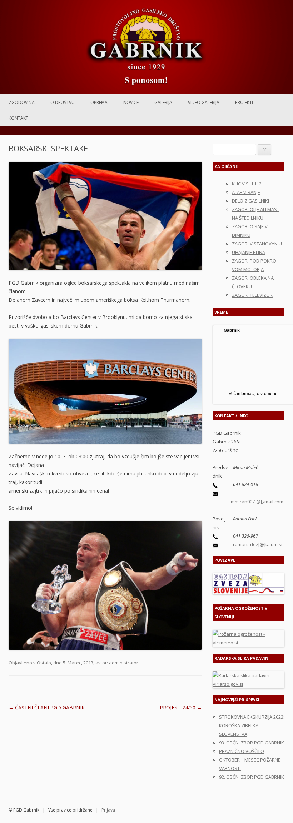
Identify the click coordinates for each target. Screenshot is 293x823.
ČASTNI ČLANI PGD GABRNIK (47, 707)
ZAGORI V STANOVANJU (257, 243)
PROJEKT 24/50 (181, 707)
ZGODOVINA (22, 102)
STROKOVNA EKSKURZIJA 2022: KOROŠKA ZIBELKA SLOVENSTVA (251, 725)
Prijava (108, 810)
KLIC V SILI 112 (247, 183)
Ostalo (44, 662)
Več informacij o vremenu (253, 393)
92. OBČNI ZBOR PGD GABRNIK (251, 777)
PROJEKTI (244, 102)
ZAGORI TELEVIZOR (252, 295)
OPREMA (99, 102)
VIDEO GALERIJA (203, 102)
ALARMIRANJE (246, 192)
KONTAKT (18, 118)
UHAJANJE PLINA (248, 252)
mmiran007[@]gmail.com (257, 501)
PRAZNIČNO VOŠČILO (241, 751)
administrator (123, 662)
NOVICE (131, 102)
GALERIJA (163, 102)
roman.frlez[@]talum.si (257, 544)
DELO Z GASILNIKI (250, 201)
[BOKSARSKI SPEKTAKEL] (105, 216)
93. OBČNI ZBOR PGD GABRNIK (251, 742)
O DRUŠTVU (62, 102)
